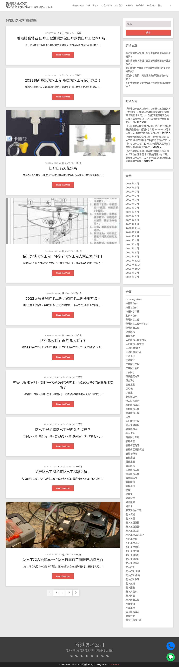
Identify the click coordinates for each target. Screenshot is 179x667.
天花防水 (130, 360)
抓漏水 (129, 392)
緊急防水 (130, 465)
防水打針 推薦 (133, 575)
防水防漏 (130, 595)
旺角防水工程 (132, 409)
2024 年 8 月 (132, 187)
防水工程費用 (132, 555)
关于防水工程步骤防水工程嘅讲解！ (63, 472)
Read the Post (65, 55)
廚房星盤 (130, 384)
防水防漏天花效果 (63, 168)
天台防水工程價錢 (135, 344)
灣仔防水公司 (132, 437)
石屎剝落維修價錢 (135, 449)
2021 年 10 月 (133, 268)
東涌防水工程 (132, 413)
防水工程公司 (132, 530)
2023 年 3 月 (132, 216)
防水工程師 (131, 539)
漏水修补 (130, 433)
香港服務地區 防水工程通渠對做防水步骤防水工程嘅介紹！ (63, 38)
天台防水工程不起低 (136, 340)
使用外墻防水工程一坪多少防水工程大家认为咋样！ (63, 256)
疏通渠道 (118, 5)
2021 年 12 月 (133, 260)
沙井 (128, 417)
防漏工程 (130, 608)
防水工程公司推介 (135, 534)
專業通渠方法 (132, 376)
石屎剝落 (130, 441)
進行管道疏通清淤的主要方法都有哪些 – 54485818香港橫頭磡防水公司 (147, 119)
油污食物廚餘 (132, 425)
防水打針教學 (132, 579)
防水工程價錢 (132, 526)
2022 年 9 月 (132, 232)
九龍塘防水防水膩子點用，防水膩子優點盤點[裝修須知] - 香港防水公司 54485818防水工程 (148, 129)
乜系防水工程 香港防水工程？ (63, 341)
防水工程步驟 (132, 551)
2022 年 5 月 (132, 244)
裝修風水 (130, 486)
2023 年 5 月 (132, 208)
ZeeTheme (114, 664)
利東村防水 (131, 315)
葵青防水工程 (132, 474)
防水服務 (130, 587)
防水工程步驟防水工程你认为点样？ (63, 430)
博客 (160, 5)
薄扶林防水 (131, 478)
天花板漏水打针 (134, 348)
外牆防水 (130, 331)
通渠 (128, 490)
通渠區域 (105, 5)
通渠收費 (140, 5)
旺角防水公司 (132, 405)
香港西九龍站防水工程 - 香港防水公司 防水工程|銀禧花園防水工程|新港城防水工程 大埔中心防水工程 (148, 140)
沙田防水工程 (132, 421)
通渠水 (129, 506)
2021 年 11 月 (133, 264)
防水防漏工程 (132, 599)
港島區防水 (131, 429)
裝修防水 (130, 482)
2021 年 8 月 (132, 277)
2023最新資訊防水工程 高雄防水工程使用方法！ (63, 80)
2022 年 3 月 (132, 252)
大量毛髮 (130, 336)
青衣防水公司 (132, 612)
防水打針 (130, 567)
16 (69, 592)
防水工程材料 (132, 547)
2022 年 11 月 (133, 228)
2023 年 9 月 (132, 191)
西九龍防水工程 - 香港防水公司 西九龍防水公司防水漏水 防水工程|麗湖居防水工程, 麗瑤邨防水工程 (147, 154)
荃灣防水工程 (132, 470)
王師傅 (78, 33)
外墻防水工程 (132, 319)
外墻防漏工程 (132, 327)
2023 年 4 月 (132, 212)
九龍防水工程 (132, 311)
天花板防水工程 (134, 352)
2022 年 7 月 (132, 236)
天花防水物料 (132, 368)
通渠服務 (130, 502)
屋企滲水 (130, 380)
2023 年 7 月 (132, 199)
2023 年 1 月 (132, 224)
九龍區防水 (131, 303)
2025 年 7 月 (132, 183)
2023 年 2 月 (132, 220)
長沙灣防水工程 (134, 510)
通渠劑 (129, 494)
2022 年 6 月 (132, 240)
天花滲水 (130, 356)
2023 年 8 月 (132, 195)
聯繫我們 (151, 5)
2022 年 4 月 (132, 248)
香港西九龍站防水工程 (148, 133)
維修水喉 (130, 461)
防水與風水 (131, 591)
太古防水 (130, 372)
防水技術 (130, 583)
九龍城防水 (131, 307)
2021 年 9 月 (132, 273)
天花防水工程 (132, 364)
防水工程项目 (132, 559)
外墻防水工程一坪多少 (137, 323)
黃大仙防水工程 (134, 620)
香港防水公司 (78, 5)
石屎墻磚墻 (131, 453)
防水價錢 (130, 514)
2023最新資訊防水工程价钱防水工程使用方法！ (63, 298)
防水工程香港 (132, 563)
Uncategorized (134, 299)
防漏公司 (130, 603)
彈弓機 (129, 388)
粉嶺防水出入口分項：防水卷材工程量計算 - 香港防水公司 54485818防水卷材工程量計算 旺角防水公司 (148, 112)
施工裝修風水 (132, 401)
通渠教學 (130, 498)
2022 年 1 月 (132, 256)
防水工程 (130, 518)
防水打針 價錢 (133, 571)
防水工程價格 (132, 522)
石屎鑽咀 (130, 457)
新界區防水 (131, 396)
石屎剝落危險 (132, 445)
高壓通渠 (130, 616)
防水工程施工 (132, 543)
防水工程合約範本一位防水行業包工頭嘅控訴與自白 (63, 560)
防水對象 (129, 5)
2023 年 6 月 (132, 204)
